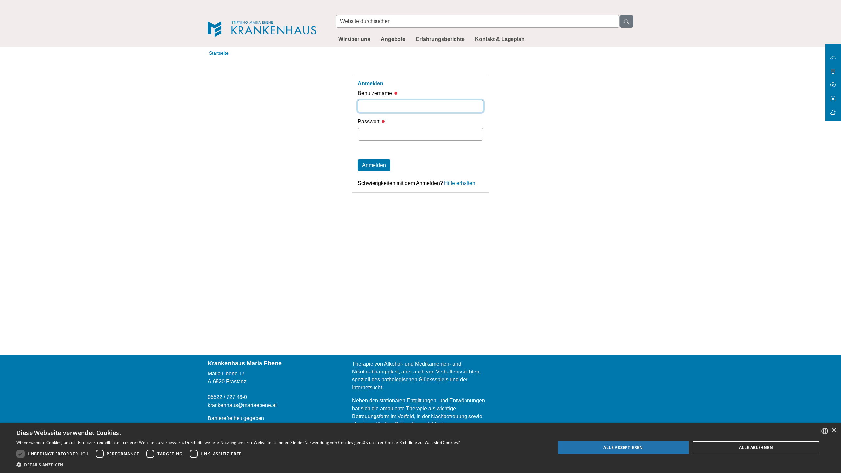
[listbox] (824, 431)
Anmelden (374, 165)
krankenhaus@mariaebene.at (242, 405)
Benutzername (375, 93)
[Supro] (833, 96)
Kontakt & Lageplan (500, 39)
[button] (238, 465)
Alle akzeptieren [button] (623, 447)
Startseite (219, 53)
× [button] (833, 430)
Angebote (393, 39)
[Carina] (833, 109)
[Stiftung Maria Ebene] (833, 55)
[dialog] (420, 448)
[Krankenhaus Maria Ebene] (265, 20)
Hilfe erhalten (459, 183)
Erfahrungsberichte (440, 39)
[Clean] (833, 82)
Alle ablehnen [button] (756, 447)
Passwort (369, 121)
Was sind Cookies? (442, 442)
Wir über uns (354, 39)
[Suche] (626, 21)
